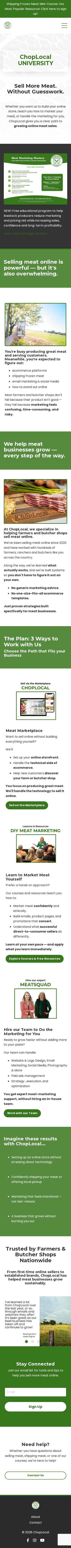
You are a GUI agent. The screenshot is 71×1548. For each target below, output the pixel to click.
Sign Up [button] (35, 1406)
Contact (35, 1522)
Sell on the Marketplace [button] (27, 805)
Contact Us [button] (35, 1475)
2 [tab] (32, 1341)
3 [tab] (39, 1341)
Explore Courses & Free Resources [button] (34, 959)
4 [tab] (45, 1341)
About (35, 1517)
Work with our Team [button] (22, 1113)
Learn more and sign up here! (25, 233)
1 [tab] (26, 1341)
